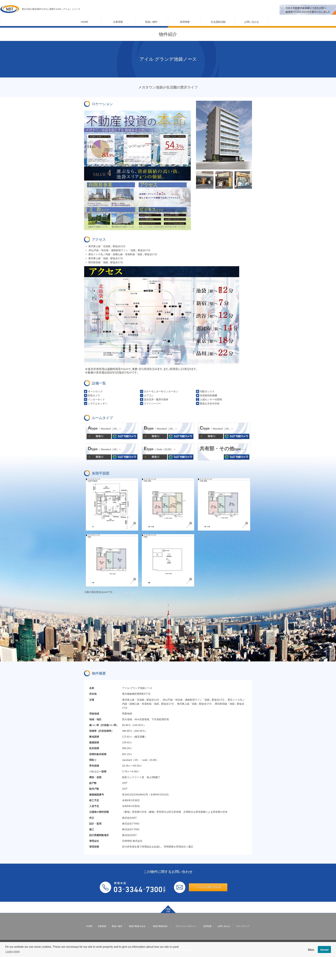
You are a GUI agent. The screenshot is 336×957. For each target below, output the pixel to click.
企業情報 (118, 21)
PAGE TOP (168, 909)
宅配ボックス (207, 391)
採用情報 (185, 21)
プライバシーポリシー (185, 926)
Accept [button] (324, 949)
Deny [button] (311, 949)
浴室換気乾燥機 (208, 395)
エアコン (149, 395)
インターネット (96, 399)
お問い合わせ (251, 21)
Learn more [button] (13, 951)
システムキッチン (97, 403)
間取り (99, 436)
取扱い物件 (151, 21)
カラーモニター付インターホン (161, 391)
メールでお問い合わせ (208, 887)
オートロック (95, 391)
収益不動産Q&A (160, 926)
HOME (84, 21)
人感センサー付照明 (211, 399)
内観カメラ (124, 436)
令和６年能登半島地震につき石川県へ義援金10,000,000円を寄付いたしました (308, 10)
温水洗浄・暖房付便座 (156, 399)
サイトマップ (242, 926)
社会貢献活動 (218, 21)
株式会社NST (9, 9)
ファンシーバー (152, 403)
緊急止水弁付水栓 (209, 403)
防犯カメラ (94, 395)
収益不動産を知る (137, 926)
